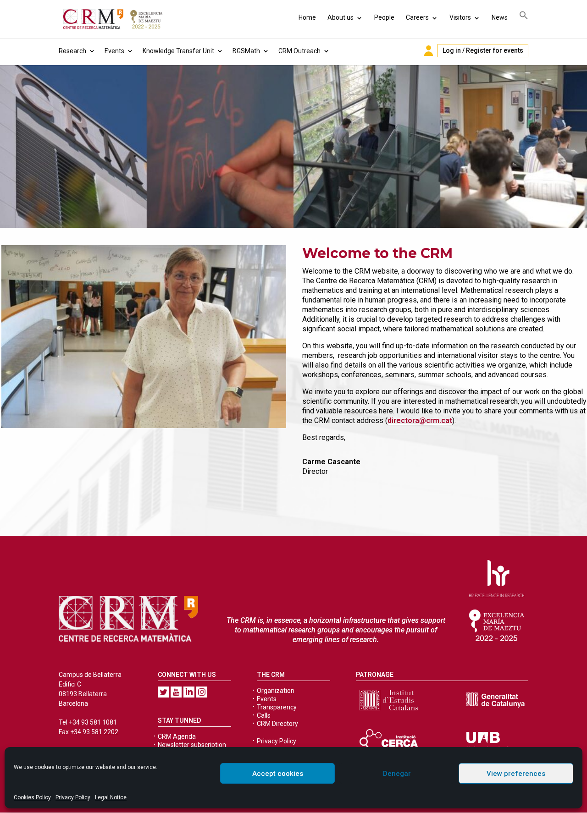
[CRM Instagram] (201, 692)
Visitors (460, 17)
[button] (523, 17)
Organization (275, 690)
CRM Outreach (299, 51)
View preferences (516, 773)
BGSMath (246, 51)
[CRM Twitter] (163, 692)
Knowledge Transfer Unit (178, 51)
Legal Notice (111, 797)
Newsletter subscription (192, 744)
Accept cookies (277, 773)
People (384, 17)
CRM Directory (277, 723)
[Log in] (428, 50)
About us (340, 17)
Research (72, 51)
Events (114, 51)
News (500, 17)
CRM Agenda (177, 736)
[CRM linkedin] (188, 692)
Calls (264, 715)
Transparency (277, 707)
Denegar (397, 773)
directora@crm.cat (420, 420)
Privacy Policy (72, 797)
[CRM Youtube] (176, 692)
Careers (417, 17)
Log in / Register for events (483, 50)
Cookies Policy (32, 797)
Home (307, 17)
